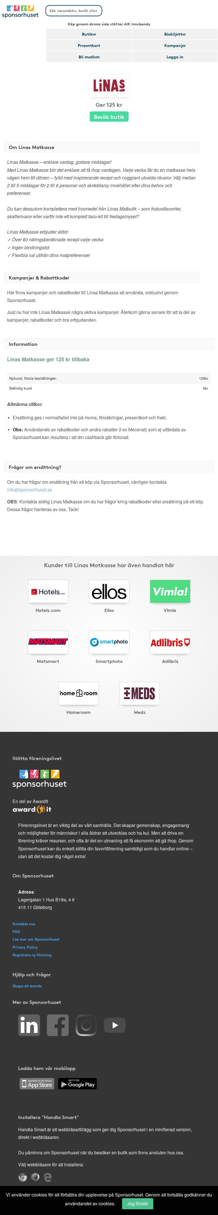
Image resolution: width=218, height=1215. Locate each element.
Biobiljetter (175, 34)
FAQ (16, 931)
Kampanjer (175, 45)
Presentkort (89, 45)
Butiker (89, 34)
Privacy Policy (25, 947)
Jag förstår (137, 1203)
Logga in (175, 57)
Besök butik (109, 116)
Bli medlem (89, 57)
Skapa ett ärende (27, 986)
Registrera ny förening (32, 954)
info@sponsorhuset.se (29, 489)
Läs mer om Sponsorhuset (35, 939)
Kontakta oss (23, 923)
